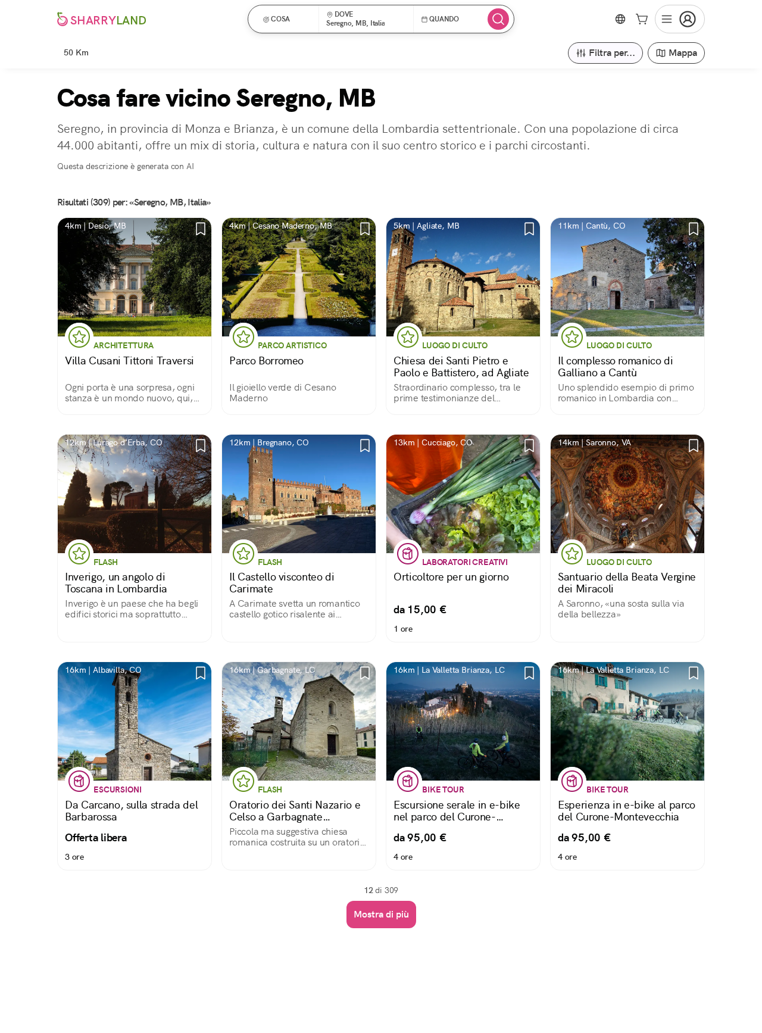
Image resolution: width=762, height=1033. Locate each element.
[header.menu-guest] (680, 19)
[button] (287, 19)
